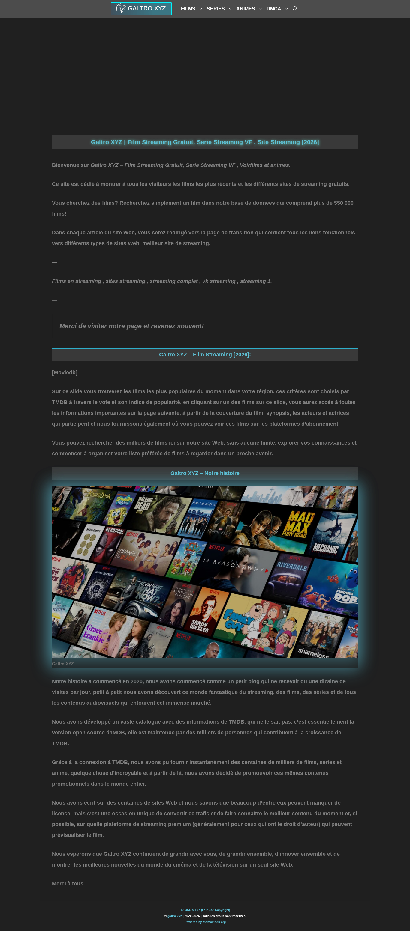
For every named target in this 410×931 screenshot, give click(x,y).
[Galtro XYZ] (141, 13)
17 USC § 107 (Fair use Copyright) (205, 910)
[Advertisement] (205, 87)
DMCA (274, 8)
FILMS (188, 8)
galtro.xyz (174, 916)
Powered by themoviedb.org (205, 922)
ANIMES (245, 8)
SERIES (216, 8)
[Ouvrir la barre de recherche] (295, 9)
